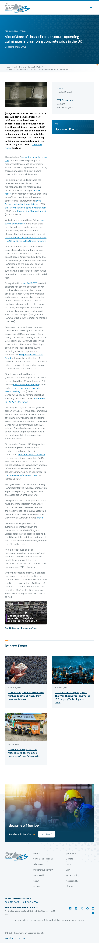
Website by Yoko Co (15, 938)
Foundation (71, 853)
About (36, 881)
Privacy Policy (72, 875)
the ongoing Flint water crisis (32, 211)
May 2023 (29, 283)
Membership (39, 875)
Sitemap (70, 886)
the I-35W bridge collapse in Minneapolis (25, 207)
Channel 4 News (20, 628)
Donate (69, 859)
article (40, 517)
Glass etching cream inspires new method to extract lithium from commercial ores (26, 696)
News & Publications (19, 67)
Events (36, 853)
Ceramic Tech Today (34, 67)
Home (8, 67)
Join (68, 870)
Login (68, 864)
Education (38, 864)
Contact (37, 886)
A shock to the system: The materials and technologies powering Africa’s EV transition (24, 753)
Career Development (43, 870)
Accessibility (72, 881)
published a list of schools (31, 454)
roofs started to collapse (26, 384)
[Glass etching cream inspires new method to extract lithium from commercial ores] (26, 670)
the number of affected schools (21, 475)
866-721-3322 (12, 902)
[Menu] (92, 7)
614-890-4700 (30, 902)
